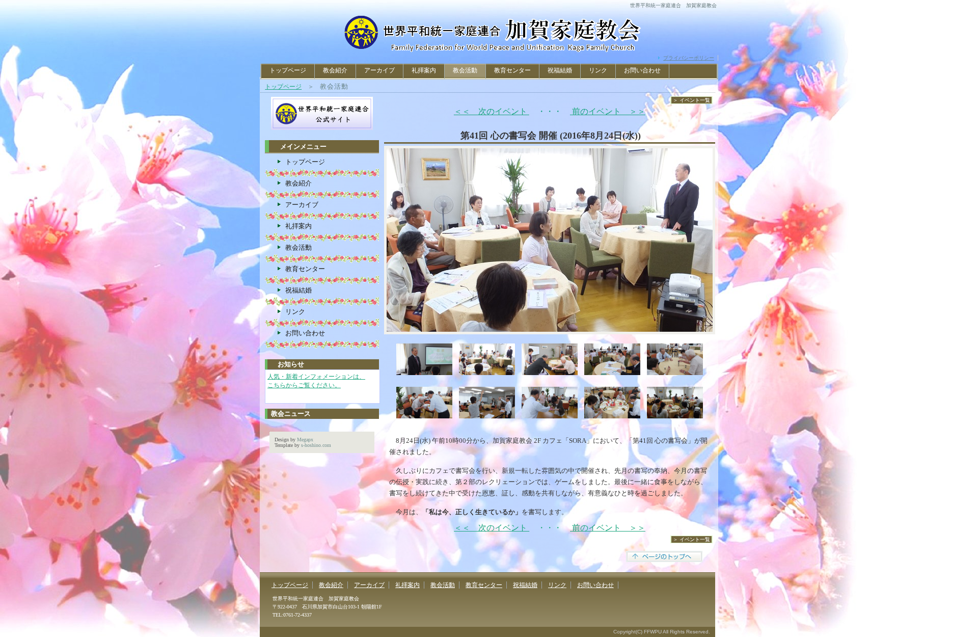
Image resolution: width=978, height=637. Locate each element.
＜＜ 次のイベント (491, 111)
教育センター (512, 70)
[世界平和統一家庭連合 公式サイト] (321, 101)
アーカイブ (379, 70)
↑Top (945, 620)
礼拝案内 (424, 70)
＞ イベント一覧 (691, 100)
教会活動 (442, 585)
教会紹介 (335, 70)
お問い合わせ (642, 70)
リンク (598, 70)
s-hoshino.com (316, 445)
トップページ (287, 70)
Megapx (305, 439)
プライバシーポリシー (688, 58)
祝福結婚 (560, 70)
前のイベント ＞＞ (607, 111)
